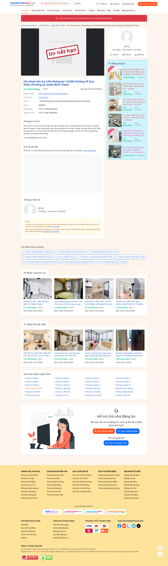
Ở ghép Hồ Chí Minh (131, 475)
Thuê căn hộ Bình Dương (82, 482)
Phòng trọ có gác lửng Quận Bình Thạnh (96, 257)
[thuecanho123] (94, 512)
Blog (109, 10)
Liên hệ (24, 538)
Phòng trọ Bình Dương (29, 488)
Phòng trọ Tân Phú (62, 392)
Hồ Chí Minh (43, 97)
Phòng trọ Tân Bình (32, 392)
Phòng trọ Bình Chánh (124, 392)
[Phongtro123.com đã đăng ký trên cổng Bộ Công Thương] (29, 557)
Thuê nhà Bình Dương (55, 482)
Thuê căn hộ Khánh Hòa (81, 491)
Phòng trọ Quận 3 (93, 378)
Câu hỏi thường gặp (61, 525)
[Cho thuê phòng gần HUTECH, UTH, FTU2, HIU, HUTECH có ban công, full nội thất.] (68, 288)
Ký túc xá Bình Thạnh (66, 257)
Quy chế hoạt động (28, 528)
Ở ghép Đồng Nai (130, 491)
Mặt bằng (101, 10)
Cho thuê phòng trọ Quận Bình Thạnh (53, 93)
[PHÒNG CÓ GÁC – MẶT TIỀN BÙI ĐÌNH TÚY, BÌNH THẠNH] (37, 288)
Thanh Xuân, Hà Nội (123, 362)
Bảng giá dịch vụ (128, 10)
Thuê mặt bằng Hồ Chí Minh (109, 475)
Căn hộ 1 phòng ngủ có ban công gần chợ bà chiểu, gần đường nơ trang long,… (98, 354)
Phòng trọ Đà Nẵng (28, 482)
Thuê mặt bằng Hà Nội (106, 478)
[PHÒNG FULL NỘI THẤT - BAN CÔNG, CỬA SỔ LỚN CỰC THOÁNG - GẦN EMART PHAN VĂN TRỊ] (130, 288)
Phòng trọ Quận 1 (32, 378)
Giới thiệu (24, 525)
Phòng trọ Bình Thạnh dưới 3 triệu (38, 257)
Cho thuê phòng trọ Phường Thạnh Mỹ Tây (42, 262)
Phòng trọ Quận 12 (123, 385)
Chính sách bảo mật (28, 534)
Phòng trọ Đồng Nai (28, 491)
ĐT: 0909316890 (105, 431)
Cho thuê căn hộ (80, 471)
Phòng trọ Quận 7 (93, 381)
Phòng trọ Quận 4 (123, 378)
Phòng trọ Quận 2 (62, 378)
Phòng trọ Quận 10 (62, 385)
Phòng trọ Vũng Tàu (28, 495)
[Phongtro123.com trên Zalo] (129, 527)
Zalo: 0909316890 (129, 431)
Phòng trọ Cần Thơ (28, 485)
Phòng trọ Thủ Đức (93, 392)
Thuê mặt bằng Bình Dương (109, 488)
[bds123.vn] (52, 512)
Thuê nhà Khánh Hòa (55, 495)
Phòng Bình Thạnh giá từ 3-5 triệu (104, 252)
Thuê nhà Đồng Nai (54, 488)
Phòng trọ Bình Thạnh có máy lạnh (38, 252)
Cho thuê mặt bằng (107, 471)
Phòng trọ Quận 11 (93, 385)
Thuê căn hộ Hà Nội (79, 478)
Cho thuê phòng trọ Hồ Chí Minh (114, 262)
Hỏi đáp (116, 10)
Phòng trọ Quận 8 (123, 381)
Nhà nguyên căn (38, 10)
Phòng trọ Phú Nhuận (124, 388)
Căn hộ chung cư (53, 10)
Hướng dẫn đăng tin (61, 528)
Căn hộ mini (67, 10)
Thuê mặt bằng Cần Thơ (107, 485)
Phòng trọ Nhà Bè (123, 395)
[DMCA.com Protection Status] (46, 557)
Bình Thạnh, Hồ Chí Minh (33, 311)
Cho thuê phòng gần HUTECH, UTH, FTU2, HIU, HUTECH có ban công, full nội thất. (68, 302)
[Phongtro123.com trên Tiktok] (139, 527)
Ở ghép (91, 10)
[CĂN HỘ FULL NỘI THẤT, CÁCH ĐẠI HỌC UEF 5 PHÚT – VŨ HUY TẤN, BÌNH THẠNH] (37, 340)
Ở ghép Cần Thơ (130, 488)
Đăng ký (116, 4)
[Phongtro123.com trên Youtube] (124, 527)
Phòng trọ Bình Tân (62, 388)
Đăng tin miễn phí (149, 4)
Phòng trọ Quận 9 (32, 385)
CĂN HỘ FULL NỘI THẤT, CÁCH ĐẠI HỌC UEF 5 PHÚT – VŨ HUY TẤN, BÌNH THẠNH (37, 354)
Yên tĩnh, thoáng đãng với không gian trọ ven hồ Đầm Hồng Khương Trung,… (130, 354)
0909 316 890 (35, 552)
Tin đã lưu (103, 4)
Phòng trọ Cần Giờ (32, 395)
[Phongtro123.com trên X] (134, 527)
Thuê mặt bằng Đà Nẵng (107, 482)
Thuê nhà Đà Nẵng (54, 485)
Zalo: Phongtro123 (117, 443)
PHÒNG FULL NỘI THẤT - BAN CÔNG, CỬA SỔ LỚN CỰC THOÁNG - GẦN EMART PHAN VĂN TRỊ (130, 302)
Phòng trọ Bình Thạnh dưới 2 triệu (131, 257)
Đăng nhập (129, 4)
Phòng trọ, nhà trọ (30, 471)
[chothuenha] (73, 512)
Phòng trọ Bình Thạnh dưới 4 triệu (72, 252)
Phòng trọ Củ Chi (62, 395)
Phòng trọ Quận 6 (62, 381)
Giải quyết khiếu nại (60, 538)
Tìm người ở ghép (132, 471)
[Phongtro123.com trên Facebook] (119, 527)
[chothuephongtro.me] (116, 512)
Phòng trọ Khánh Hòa (29, 498)
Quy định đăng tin (60, 534)
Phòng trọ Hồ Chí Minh (29, 475)
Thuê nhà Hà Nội (53, 478)
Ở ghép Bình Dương (131, 485)
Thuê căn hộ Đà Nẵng (80, 485)
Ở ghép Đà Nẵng (130, 482)
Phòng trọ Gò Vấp (93, 388)
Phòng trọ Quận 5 (32, 381)
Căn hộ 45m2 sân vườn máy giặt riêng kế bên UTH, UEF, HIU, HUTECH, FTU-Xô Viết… (67, 354)
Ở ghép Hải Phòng (131, 495)
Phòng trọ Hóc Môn (93, 395)
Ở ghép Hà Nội (129, 478)
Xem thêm (56, 226)
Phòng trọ (25, 10)
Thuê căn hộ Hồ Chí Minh (82, 475)
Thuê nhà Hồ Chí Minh (55, 475)
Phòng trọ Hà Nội (27, 478)
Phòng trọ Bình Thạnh (33, 388)
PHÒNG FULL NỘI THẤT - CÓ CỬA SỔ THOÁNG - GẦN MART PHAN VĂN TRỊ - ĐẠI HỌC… (99, 302)
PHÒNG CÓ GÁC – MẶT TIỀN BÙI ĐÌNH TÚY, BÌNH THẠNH (36, 302)
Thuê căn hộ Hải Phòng (81, 488)
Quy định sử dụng (28, 531)
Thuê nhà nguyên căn (57, 471)
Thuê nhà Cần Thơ (54, 491)
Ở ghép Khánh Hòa (131, 498)
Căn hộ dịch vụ (80, 10)
